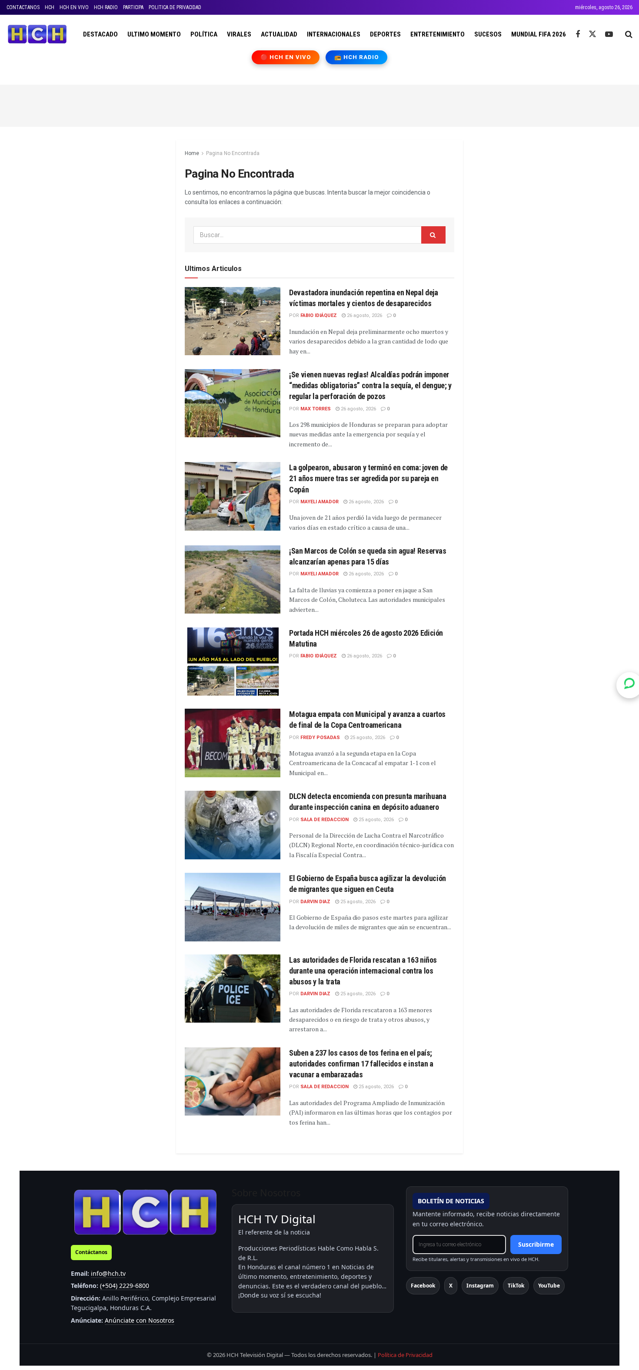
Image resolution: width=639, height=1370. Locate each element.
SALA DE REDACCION (324, 819)
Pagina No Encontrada (233, 153)
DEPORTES (385, 34)
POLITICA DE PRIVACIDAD (175, 7)
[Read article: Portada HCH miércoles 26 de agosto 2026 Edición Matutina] (232, 661)
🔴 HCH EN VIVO (285, 57)
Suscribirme (536, 1244)
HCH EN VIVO (74, 7)
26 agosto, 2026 (364, 315)
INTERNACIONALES (333, 34)
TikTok (516, 1285)
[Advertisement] (319, 104)
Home (192, 153)
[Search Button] (628, 34)
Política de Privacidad (405, 1355)
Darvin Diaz (315, 902)
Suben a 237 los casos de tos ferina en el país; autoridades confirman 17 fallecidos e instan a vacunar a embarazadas (361, 1063)
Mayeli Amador (319, 502)
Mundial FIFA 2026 (538, 34)
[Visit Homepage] (37, 34)
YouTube (549, 1285)
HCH (49, 7)
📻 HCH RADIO (356, 57)
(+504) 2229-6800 (124, 1285)
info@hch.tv (108, 1273)
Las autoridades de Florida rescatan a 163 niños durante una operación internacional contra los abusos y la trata (363, 970)
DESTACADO (100, 34)
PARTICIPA (133, 7)
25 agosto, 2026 (367, 737)
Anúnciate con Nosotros (139, 1320)
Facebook (423, 1285)
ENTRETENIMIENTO (437, 34)
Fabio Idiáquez (318, 315)
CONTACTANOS (23, 7)
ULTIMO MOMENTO (154, 34)
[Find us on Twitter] (592, 34)
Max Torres (315, 409)
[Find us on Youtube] (609, 35)
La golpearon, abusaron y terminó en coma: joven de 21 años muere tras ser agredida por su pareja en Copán (368, 478)
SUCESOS (488, 34)
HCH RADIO (106, 7)
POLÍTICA (203, 34)
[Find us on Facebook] (578, 35)
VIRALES (239, 34)
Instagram (480, 1285)
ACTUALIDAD (279, 34)
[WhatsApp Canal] (629, 685)
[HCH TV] (145, 1212)
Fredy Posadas (320, 737)
